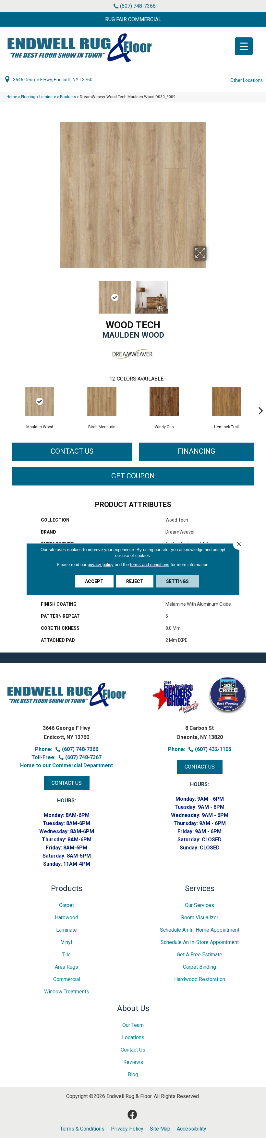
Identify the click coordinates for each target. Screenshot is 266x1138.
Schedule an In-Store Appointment (200, 942)
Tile (66, 954)
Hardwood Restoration (199, 979)
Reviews (133, 1062)
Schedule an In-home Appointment (199, 930)
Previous (55, 294)
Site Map (160, 1129)
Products (68, 97)
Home (11, 97)
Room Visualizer (199, 917)
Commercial (66, 979)
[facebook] (132, 1115)
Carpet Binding (199, 967)
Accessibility (191, 1129)
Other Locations (246, 80)
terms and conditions (149, 564)
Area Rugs (66, 967)
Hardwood (66, 917)
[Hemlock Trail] (226, 401)
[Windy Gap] (164, 401)
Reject (134, 581)
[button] (133, 19)
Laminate (47, 97)
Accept (94, 581)
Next (211, 294)
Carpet (66, 905)
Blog (133, 1074)
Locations (133, 1037)
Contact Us (72, 451)
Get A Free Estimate (199, 954)
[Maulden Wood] (39, 401)
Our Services (199, 905)
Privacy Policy (127, 1129)
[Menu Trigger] (244, 46)
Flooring (28, 97)
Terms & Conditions (82, 1129)
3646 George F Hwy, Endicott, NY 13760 (52, 79)
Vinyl (66, 942)
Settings (177, 581)
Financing (196, 451)
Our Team (133, 1025)
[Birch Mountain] (102, 401)
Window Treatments (66, 992)
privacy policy (101, 564)
